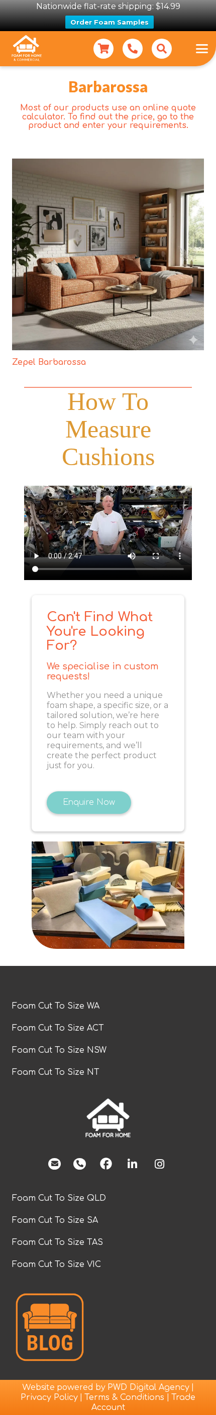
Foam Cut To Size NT (55, 1072)
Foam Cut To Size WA (55, 1006)
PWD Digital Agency (148, 1387)
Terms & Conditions (125, 1397)
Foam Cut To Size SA (55, 1220)
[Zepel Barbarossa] (108, 254)
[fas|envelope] (54, 1164)
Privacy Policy (49, 1397)
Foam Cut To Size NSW (59, 1050)
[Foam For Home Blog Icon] (49, 1327)
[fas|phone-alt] (79, 1164)
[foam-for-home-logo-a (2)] (108, 1118)
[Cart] (103, 49)
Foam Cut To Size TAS (57, 1242)
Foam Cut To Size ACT (58, 1028)
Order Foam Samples (109, 22)
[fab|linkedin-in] (132, 1165)
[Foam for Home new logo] (26, 49)
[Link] (133, 49)
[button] (162, 49)
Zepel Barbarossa (49, 362)
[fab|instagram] (159, 1165)
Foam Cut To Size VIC (56, 1264)
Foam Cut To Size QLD (59, 1198)
